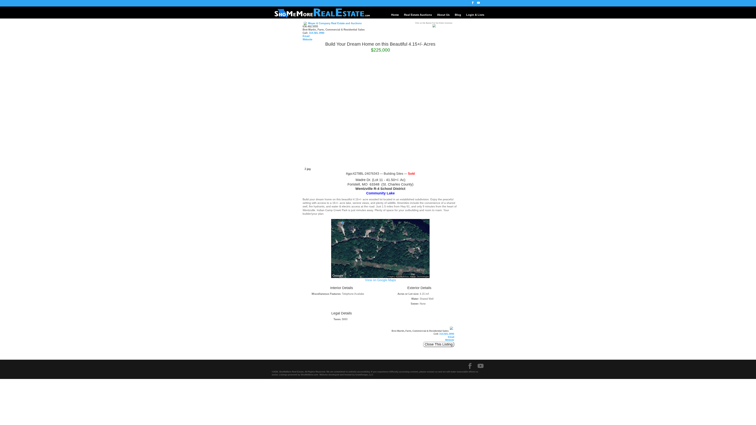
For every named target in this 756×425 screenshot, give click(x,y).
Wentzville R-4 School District (380, 189)
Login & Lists (475, 14)
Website (307, 39)
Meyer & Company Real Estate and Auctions (335, 23)
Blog (458, 14)
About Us (443, 14)
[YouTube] (478, 3)
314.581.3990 (316, 33)
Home (395, 14)
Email (306, 36)
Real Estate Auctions (418, 14)
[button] (454, 58)
